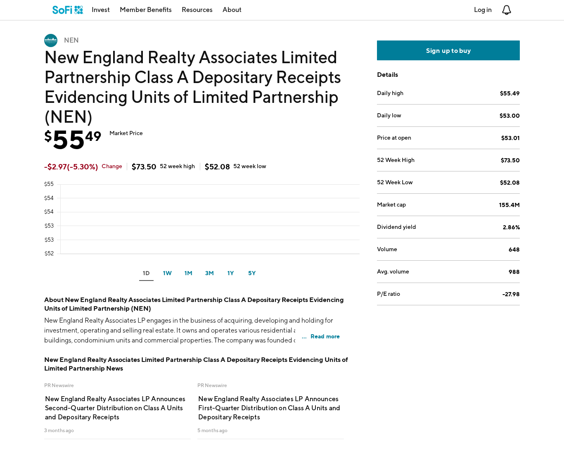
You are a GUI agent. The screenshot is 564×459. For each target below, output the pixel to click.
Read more (325, 336)
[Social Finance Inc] (68, 10)
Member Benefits (146, 10)
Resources (197, 10)
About (232, 10)
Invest (101, 10)
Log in (483, 10)
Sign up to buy (448, 50)
